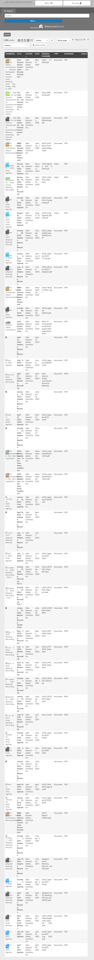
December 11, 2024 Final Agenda (20, 169)
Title (19, 54)
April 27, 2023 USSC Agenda (20, 420)
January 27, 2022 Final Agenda (20, 803)
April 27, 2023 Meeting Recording (20, 381)
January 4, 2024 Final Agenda (20, 258)
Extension (68, 54)
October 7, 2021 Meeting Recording (20, 685)
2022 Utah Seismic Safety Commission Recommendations (20, 822)
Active (7, 34)
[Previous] (73, 40)
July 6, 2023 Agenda (20, 362)
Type (56, 54)
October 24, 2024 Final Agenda (20, 203)
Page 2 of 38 (80, 40)
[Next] (88, 40)
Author (28, 54)
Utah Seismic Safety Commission (20, 326)
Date (37, 54)
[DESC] (52, 40)
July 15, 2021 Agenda (20, 934)
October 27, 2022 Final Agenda (20, 738)
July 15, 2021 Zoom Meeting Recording (20, 722)
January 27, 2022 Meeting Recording (20, 703)
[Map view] (31, 40)
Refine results (40, 45)
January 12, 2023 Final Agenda (20, 502)
